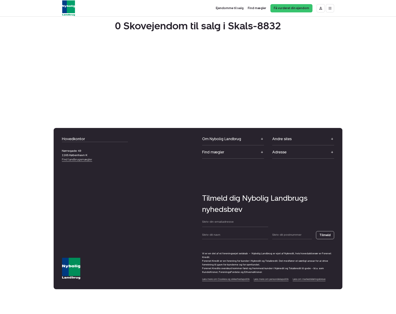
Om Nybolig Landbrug (221, 139)
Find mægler (213, 152)
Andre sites (282, 139)
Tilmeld (325, 235)
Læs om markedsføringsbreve (309, 279)
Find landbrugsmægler (77, 159)
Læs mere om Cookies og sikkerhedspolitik (226, 279)
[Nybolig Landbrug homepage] (71, 268)
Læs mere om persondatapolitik (271, 279)
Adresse (279, 152)
